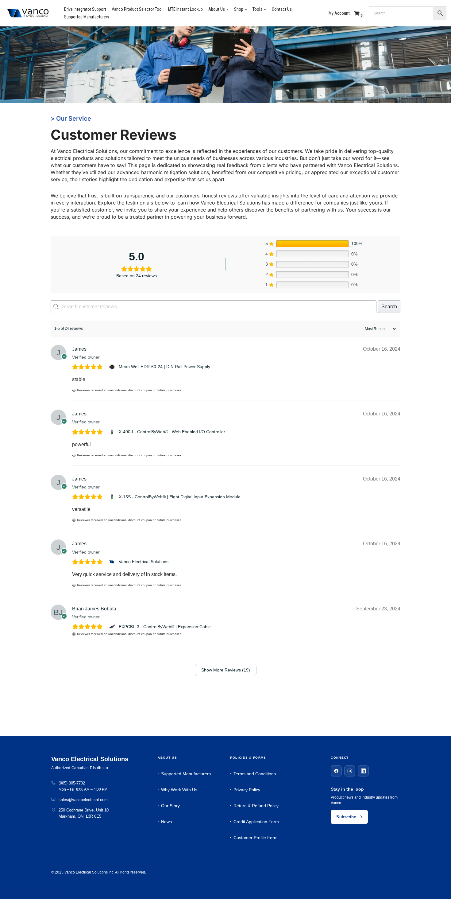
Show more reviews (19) (225, 669)
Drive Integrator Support (85, 9)
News (166, 821)
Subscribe (346, 817)
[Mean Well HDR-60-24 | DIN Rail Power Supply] (113, 367)
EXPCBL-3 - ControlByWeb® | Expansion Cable (165, 626)
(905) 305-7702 (72, 783)
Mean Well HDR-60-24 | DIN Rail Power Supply (164, 366)
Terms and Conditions (254, 773)
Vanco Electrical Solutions (143, 561)
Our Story (170, 805)
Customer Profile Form (255, 837)
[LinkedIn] (363, 770)
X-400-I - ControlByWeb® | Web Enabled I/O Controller (172, 431)
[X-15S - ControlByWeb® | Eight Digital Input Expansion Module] (113, 497)
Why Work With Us (179, 789)
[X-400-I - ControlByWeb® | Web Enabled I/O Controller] (113, 432)
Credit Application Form (256, 821)
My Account (339, 13)
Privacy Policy (246, 789)
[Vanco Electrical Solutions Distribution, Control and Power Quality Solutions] (28, 13)
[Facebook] (336, 770)
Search (389, 306)
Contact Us (282, 9)
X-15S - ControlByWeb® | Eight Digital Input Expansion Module (180, 496)
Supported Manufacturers (86, 17)
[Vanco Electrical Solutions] (113, 562)
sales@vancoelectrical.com (83, 799)
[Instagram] (349, 770)
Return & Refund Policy (256, 805)
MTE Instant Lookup (185, 9)
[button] (227, 9)
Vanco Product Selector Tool (137, 9)
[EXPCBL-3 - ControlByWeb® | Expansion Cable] (113, 627)
